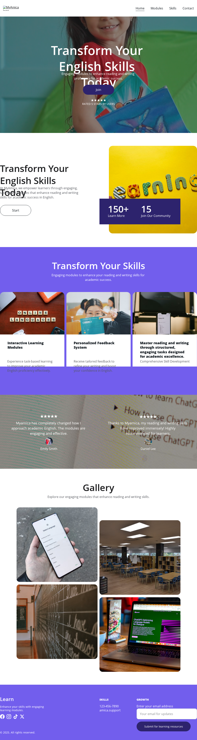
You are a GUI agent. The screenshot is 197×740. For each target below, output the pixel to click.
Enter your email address (155, 706)
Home (140, 8)
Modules (157, 8)
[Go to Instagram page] (9, 716)
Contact (188, 8)
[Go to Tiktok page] (15, 716)
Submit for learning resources (163, 726)
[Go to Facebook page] (2, 716)
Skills (172, 8)
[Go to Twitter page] (22, 716)
